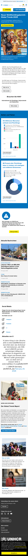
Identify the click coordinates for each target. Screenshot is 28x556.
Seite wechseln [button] (20, 1)
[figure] (14, 139)
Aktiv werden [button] (6, 91)
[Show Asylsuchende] (7, 128)
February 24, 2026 (18, 370)
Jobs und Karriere (5, 532)
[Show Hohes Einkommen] (9, 175)
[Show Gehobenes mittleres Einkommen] (12, 173)
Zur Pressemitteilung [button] (7, 25)
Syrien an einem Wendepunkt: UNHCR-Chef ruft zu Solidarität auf (13, 295)
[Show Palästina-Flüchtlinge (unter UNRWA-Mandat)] (14, 126)
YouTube (11, 514)
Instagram (10, 320)
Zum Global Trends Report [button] (8, 430)
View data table (7, 152)
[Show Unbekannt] (7, 176)
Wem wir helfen (6, 458)
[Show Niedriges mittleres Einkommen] (12, 172)
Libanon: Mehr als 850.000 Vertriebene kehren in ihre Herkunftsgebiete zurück (10, 266)
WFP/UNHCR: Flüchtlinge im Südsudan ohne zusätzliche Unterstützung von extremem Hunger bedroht (13, 285)
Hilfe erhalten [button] (20, 10)
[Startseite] (8, 5)
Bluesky (8, 332)
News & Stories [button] (6, 521)
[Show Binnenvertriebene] (8, 131)
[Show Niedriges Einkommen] (10, 171)
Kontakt (3, 528)
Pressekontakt (4, 530)
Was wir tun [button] (6, 87)
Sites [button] (26, 5)
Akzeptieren (14, 553)
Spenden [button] (23, 5)
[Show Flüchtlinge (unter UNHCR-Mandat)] (12, 125)
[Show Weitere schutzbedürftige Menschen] (12, 129)
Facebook (10, 324)
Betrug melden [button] (14, 231)
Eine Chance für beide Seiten (9, 276)
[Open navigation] (1, 5)
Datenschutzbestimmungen (20, 546)
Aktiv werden (5, 488)
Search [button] (20, 5)
